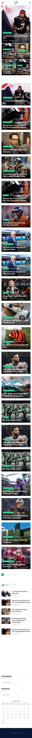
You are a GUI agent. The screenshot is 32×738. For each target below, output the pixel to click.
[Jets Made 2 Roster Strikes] (16, 411)
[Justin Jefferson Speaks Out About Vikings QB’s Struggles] (16, 485)
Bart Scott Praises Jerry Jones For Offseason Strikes (14, 248)
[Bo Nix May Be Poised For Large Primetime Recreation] (16, 216)
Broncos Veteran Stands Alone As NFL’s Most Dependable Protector (9, 54)
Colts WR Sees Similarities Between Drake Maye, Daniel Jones (15, 517)
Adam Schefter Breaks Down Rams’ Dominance (23, 55)
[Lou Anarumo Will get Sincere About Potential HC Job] (16, 314)
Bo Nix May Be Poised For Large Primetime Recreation (14, 224)
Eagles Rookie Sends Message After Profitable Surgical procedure (15, 395)
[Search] (29, 3)
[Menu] (3, 3)
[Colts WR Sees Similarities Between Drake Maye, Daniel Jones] (16, 509)
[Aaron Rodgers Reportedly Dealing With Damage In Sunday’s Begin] (16, 167)
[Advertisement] (16, 654)
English (6, 585)
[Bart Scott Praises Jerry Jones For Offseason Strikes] (16, 241)
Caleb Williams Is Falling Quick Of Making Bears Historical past (14, 370)
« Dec (2, 723)
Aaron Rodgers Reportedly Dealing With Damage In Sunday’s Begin (8, 70)
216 (14, 574)
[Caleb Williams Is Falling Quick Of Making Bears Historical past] (16, 363)
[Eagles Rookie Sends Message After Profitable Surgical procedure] (16, 387)
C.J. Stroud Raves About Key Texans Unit (15, 37)
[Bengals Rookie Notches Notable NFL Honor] (16, 338)
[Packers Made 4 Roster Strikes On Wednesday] (16, 533)
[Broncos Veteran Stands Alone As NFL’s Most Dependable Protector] (16, 119)
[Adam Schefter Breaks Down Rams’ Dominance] (23, 51)
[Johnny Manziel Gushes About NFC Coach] (16, 289)
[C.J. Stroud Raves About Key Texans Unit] (16, 24)
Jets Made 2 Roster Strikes (12, 420)
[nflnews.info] (16, 2)
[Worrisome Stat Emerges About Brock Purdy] (16, 558)
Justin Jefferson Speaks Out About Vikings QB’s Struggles (14, 492)
